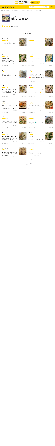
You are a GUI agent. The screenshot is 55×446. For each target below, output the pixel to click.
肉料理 (7, 10)
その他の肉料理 (14, 10)
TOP (2, 10)
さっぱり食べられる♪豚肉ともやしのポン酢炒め (31, 10)
